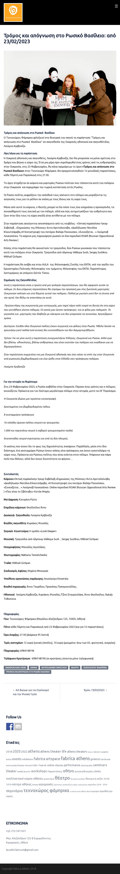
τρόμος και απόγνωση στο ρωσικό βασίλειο (28, 672)
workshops (39, 771)
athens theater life (53, 751)
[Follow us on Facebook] (10, 726)
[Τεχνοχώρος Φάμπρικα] (13, 12)
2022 (24, 751)
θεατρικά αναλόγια (77, 779)
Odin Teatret (39, 765)
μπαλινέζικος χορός (70, 785)
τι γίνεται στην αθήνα (78, 791)
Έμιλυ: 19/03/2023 (94, 690)
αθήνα (33, 668)
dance (90, 752)
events (17, 759)
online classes (55, 765)
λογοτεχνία (58, 785)
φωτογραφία (93, 791)
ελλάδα (97, 771)
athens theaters (77, 751)
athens (34, 751)
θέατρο (75, 668)
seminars (100, 765)
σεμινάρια (14, 791)
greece (95, 759)
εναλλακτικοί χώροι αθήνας (24, 778)
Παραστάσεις (55, 771)
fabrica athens (75, 758)
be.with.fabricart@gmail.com (22, 849)
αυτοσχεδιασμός (84, 771)
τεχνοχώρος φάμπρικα (95, 668)
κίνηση (35, 784)
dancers (97, 752)
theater (11, 771)
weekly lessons (23, 771)
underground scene (15, 668)
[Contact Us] (18, 726)
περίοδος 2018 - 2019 (97, 784)
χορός (9, 796)
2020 (16, 751)
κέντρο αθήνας (22, 784)
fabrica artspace (47, 759)
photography (87, 765)
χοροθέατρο (106, 791)
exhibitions (27, 759)
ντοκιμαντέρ (82, 785)
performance (72, 765)
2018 (9, 751)
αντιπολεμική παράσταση (54, 668)
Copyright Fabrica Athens (15, 868)
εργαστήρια (49, 779)
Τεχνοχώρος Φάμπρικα (19, 137)
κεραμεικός (46, 784)
